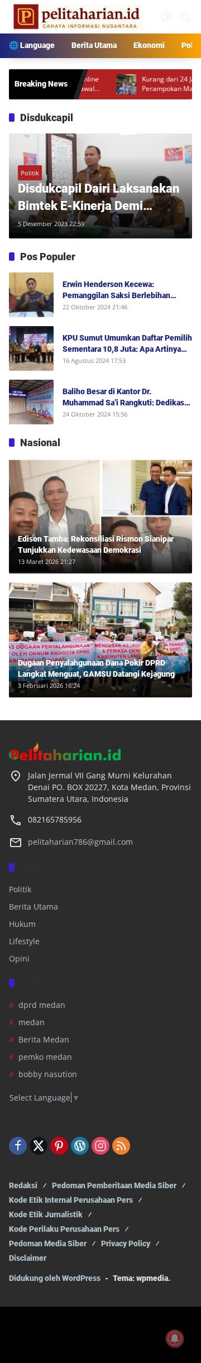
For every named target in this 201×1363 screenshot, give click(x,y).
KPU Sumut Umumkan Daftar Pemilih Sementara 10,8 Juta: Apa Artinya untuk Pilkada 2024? (127, 344)
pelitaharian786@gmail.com (80, 841)
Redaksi (23, 1185)
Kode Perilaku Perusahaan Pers (64, 1229)
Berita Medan (43, 1039)
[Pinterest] (59, 1146)
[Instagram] (100, 1146)
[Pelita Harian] (75, 16)
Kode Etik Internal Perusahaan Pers (71, 1199)
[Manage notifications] (175, 1338)
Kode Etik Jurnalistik (46, 1214)
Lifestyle (24, 941)
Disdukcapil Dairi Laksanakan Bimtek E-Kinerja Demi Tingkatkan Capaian (98, 198)
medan (31, 1022)
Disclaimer (27, 1258)
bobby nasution (47, 1074)
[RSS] (121, 1146)
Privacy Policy (125, 1243)
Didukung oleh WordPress (54, 1278)
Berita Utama (33, 906)
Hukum (22, 924)
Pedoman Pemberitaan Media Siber (114, 1185)
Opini (19, 958)
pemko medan (45, 1056)
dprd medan (41, 1004)
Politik (30, 173)
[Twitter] (38, 1146)
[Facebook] (18, 1146)
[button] (166, 16)
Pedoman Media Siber (48, 1243)
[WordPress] (80, 1146)
